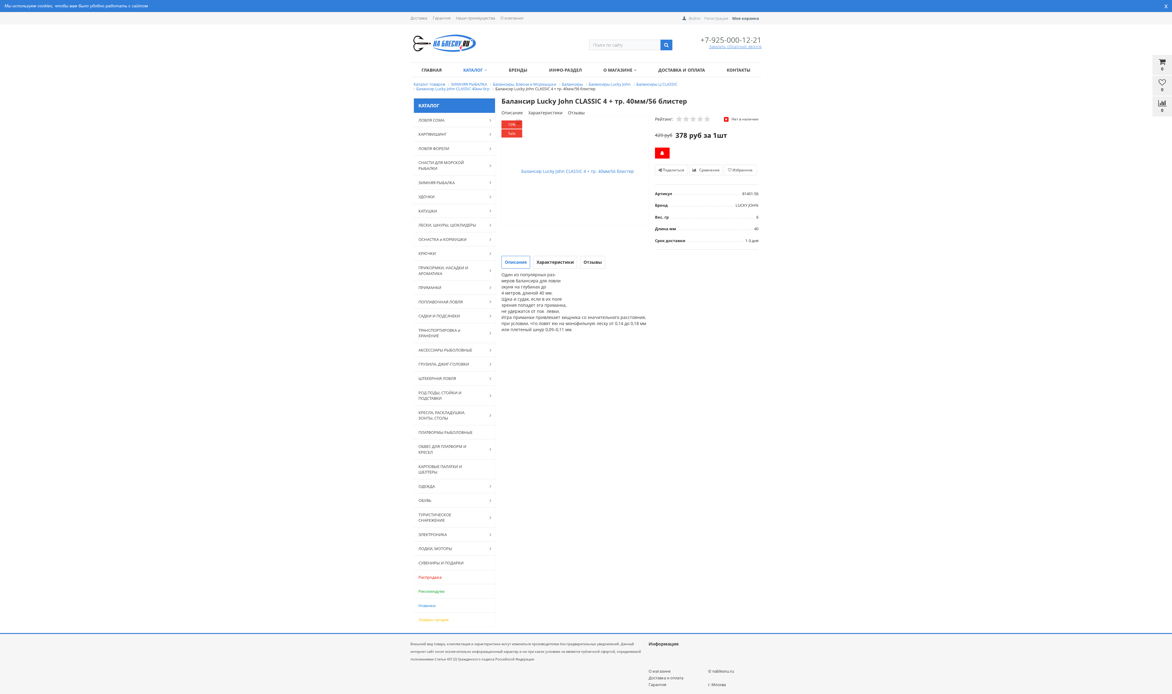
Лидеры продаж (433, 619)
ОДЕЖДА (426, 486)
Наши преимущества (475, 18)
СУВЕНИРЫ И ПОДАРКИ (441, 563)
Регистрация (716, 18)
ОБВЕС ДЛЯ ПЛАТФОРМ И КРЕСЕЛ (442, 449)
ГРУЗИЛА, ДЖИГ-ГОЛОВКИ (443, 364)
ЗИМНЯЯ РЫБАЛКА (436, 182)
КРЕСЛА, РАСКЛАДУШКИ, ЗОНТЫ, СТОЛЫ (441, 415)
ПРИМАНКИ (429, 287)
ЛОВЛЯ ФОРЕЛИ (433, 148)
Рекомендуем (431, 591)
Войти (694, 18)
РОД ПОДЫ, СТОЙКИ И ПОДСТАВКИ (439, 395)
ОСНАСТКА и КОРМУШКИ (442, 239)
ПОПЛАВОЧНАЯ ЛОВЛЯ (440, 302)
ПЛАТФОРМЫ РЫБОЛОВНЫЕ (445, 432)
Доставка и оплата (681, 70)
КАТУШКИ (427, 211)
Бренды (518, 70)
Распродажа (430, 577)
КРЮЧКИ (427, 253)
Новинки (427, 605)
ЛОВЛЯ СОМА (431, 120)
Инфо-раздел (565, 70)
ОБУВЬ (424, 500)
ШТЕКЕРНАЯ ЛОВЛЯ (437, 378)
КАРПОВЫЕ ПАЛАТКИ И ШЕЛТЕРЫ (440, 469)
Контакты (739, 70)
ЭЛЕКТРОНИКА (432, 534)
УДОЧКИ (426, 196)
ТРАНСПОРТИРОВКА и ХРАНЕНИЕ (439, 333)
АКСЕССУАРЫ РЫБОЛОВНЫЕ (445, 350)
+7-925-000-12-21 (730, 40)
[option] (575, 171)
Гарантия (441, 18)
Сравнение (709, 170)
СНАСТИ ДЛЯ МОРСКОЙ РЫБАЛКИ (441, 165)
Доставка (419, 18)
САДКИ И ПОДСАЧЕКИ (439, 316)
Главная (431, 70)
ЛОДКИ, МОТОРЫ (435, 548)
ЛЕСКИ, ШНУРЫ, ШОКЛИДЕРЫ (447, 225)
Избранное (742, 170)
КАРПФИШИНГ (432, 134)
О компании (512, 18)
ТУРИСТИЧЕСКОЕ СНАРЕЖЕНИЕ (434, 517)
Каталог (473, 70)
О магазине (617, 70)
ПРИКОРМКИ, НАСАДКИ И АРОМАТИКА (443, 270)
